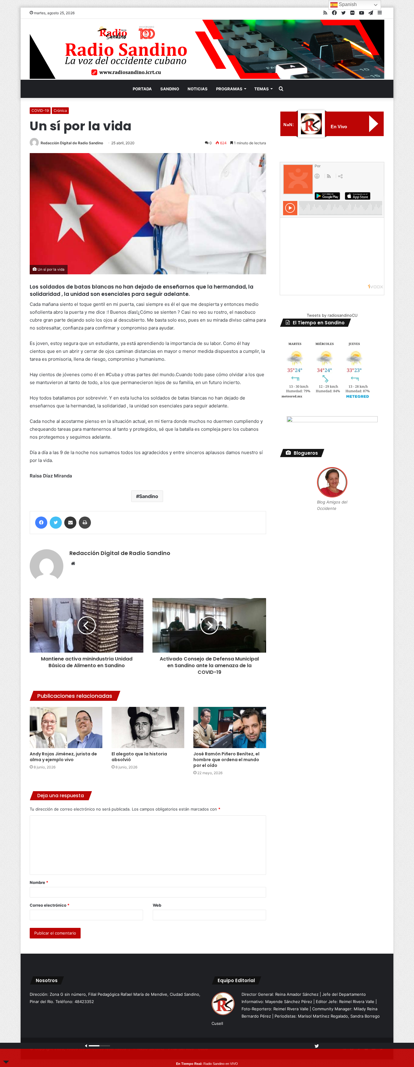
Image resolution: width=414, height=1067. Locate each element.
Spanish (347, 4)
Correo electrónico (49, 905)
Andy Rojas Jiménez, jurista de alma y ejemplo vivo (63, 757)
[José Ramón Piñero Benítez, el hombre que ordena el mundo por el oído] (229, 727)
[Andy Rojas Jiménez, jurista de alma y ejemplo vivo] (66, 727)
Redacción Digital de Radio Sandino (72, 143)
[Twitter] (56, 523)
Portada (142, 88)
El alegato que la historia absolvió (139, 757)
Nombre (39, 882)
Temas (261, 88)
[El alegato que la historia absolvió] (148, 727)
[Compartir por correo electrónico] (70, 523)
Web (157, 905)
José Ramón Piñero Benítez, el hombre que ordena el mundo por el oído (226, 759)
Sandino (169, 88)
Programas (229, 88)
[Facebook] (41, 523)
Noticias (198, 88)
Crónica (60, 110)
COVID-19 (40, 110)
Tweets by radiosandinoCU (332, 315)
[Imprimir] (85, 523)
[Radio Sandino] (207, 49)
